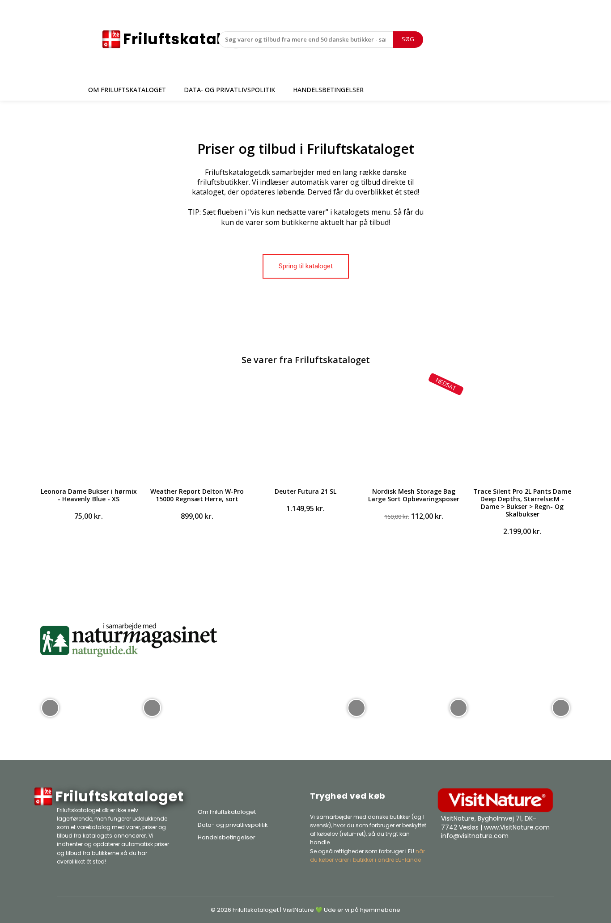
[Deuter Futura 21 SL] (305, 429)
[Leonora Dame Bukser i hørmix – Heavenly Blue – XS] (88, 429)
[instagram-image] (50, 707)
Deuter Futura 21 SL (305, 491)
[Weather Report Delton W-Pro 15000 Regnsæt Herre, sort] (196, 429)
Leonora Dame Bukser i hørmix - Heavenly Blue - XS (89, 495)
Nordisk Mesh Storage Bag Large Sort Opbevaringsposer (413, 495)
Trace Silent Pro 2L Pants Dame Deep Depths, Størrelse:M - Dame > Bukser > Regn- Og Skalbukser (522, 502)
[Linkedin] (545, 859)
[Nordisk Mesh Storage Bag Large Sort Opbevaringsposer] (413, 429)
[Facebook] (500, 859)
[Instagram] (523, 859)
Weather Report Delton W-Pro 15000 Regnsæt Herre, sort (197, 495)
